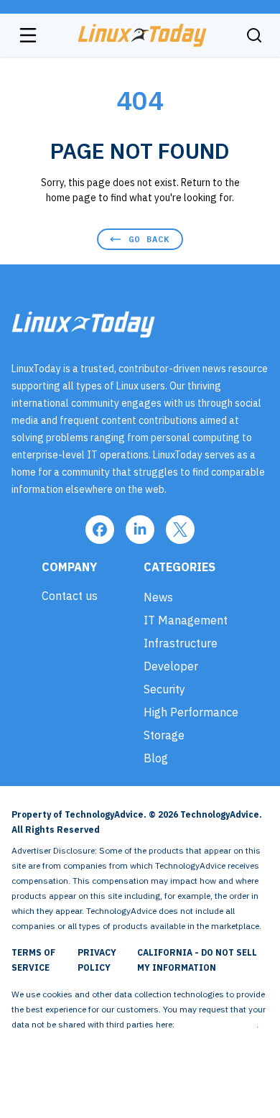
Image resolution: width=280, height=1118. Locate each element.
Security (164, 689)
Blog (156, 758)
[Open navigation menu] (28, 35)
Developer (171, 666)
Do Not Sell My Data (216, 1024)
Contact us (70, 595)
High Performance (191, 712)
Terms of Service (33, 960)
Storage (164, 735)
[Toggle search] (254, 35)
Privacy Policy (97, 960)
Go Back (149, 239)
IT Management (186, 620)
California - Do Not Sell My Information (197, 960)
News (158, 597)
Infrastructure (181, 643)
